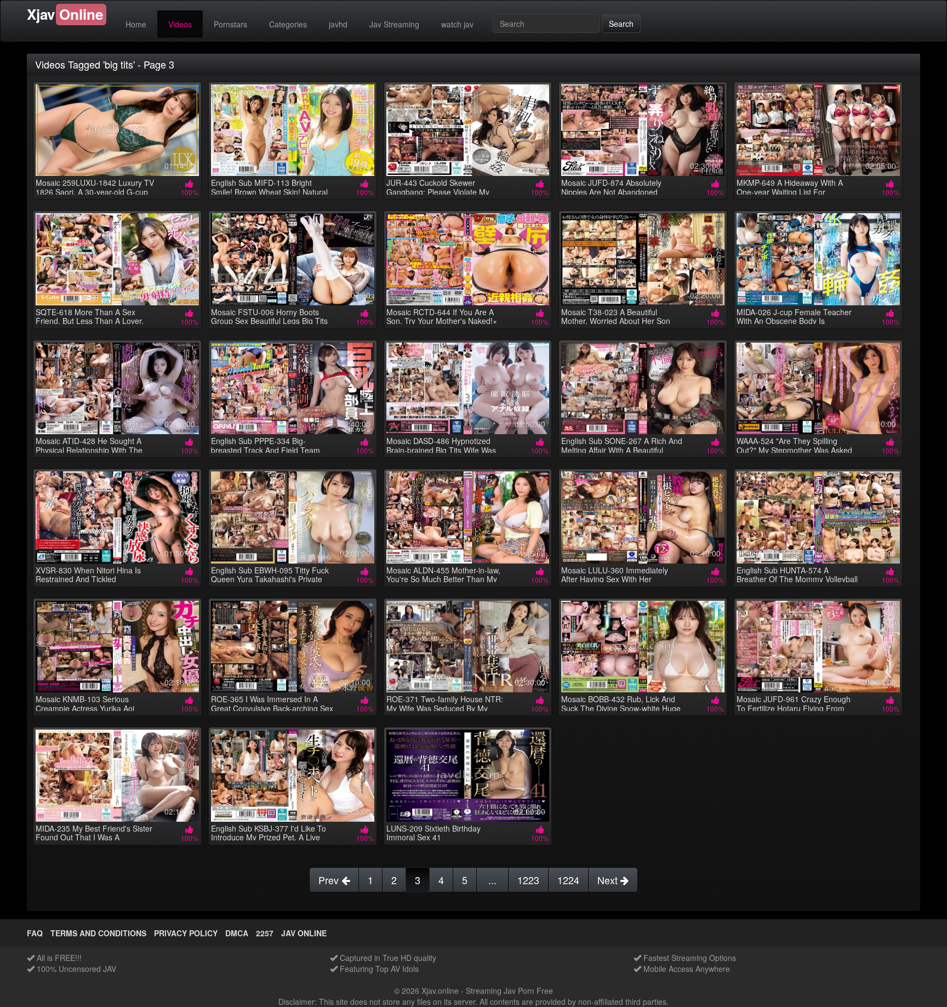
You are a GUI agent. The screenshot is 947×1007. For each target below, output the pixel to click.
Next (608, 880)
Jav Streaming (394, 24)
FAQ (35, 933)
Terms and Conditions (98, 933)
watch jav (457, 24)
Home (135, 24)
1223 (528, 880)
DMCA (236, 933)
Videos (180, 24)
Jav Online (304, 933)
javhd (338, 24)
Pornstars (230, 24)
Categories (288, 24)
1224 (568, 880)
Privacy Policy (186, 933)
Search (621, 23)
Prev (329, 880)
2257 (264, 933)
